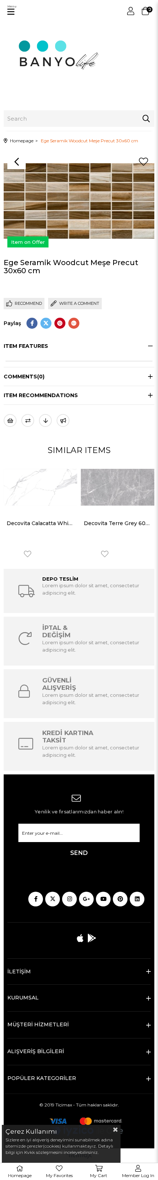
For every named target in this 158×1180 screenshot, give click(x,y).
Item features (26, 346)
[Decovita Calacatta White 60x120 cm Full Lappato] (40, 487)
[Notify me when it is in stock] (63, 420)
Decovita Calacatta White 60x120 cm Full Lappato (40, 523)
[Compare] (27, 420)
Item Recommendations (41, 395)
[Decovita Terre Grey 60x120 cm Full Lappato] (117, 487)
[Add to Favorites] (143, 161)
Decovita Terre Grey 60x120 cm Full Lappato (117, 523)
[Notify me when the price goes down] (45, 420)
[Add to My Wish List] (10, 420)
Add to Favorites (27, 554)
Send (79, 852)
